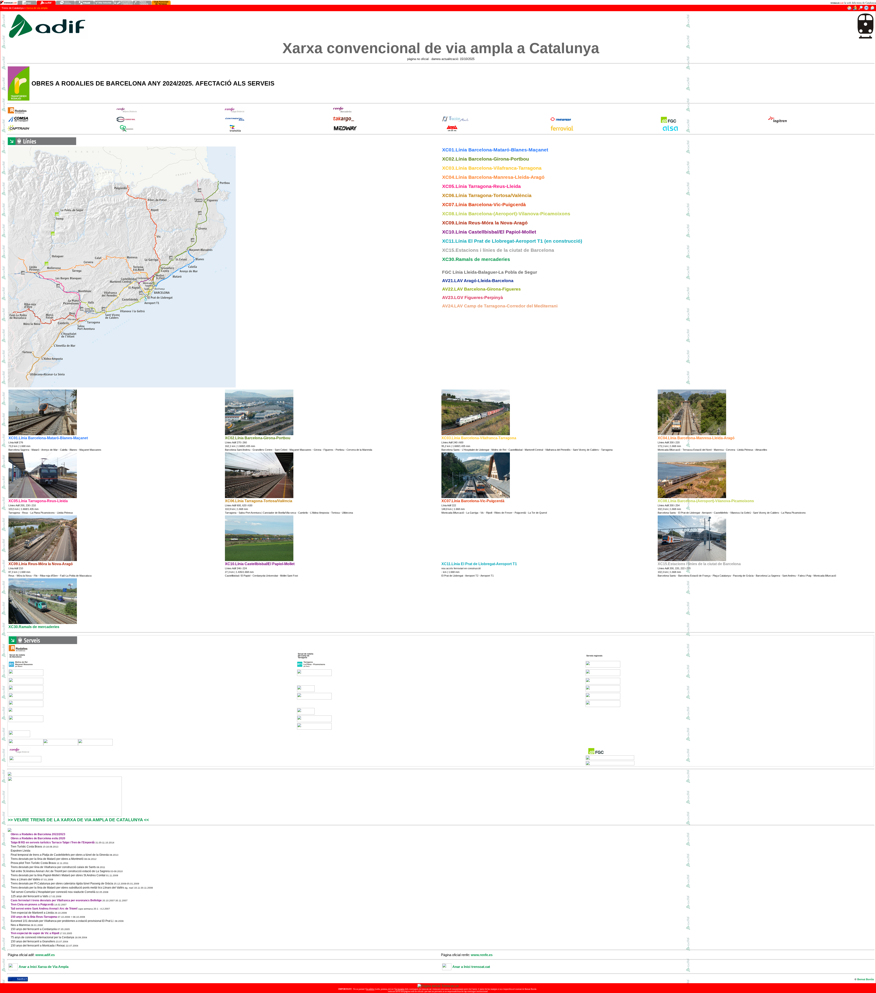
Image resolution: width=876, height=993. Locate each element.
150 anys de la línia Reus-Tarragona (34, 916)
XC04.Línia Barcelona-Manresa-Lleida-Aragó (493, 177)
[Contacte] (872, 9)
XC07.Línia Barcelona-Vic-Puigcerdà (484, 204)
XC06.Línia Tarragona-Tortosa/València (487, 195)
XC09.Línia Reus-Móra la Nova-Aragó (485, 223)
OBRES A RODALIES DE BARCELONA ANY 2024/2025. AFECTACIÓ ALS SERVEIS (152, 83)
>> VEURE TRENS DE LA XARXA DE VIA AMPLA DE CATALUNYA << (78, 819)
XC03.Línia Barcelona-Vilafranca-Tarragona (492, 168)
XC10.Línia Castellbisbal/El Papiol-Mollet (489, 232)
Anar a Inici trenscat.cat (471, 967)
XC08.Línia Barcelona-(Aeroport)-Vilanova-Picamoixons (506, 213)
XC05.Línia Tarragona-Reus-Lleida (481, 186)
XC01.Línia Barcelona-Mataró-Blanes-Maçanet (495, 150)
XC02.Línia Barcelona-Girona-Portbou (485, 159)
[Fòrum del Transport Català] (855, 9)
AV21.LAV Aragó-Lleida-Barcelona (478, 280)
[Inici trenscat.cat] (849, 9)
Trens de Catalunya (12, 8)
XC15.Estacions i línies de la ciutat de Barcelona (498, 250)
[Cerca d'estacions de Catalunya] (860, 9)
